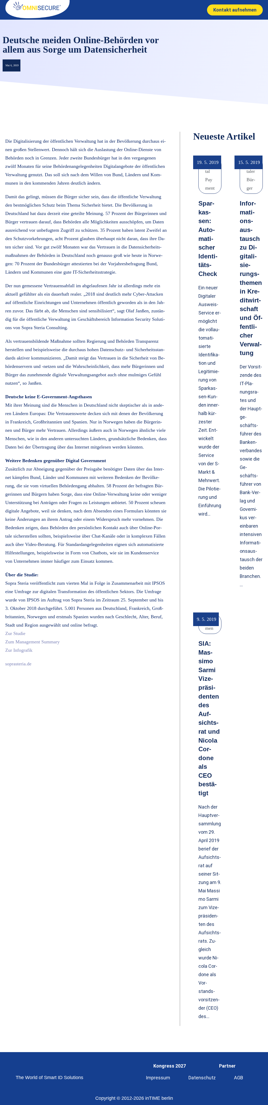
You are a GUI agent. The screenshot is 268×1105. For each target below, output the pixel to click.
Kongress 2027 (169, 1066)
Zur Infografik (18, 650)
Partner (227, 1066)
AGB (238, 1077)
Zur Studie (15, 633)
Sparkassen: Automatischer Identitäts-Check (207, 238)
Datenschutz (202, 1077)
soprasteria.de (18, 663)
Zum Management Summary (32, 641)
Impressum (158, 1077)
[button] (128, 10)
